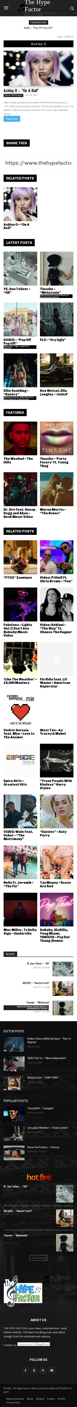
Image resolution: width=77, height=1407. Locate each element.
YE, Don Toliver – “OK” (17, 291)
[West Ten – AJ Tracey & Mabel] (57, 710)
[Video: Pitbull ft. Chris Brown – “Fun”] (57, 557)
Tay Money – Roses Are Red (55, 884)
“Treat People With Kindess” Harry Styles (56, 784)
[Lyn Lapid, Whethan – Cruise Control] (14, 1133)
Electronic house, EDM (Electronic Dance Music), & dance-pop (19, 398)
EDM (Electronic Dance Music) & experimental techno (54, 296)
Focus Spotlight (13, 95)
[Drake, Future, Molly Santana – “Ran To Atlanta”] (14, 1044)
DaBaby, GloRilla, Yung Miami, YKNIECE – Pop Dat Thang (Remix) (55, 935)
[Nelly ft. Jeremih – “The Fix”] (20, 862)
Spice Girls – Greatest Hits (15, 782)
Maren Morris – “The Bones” (53, 511)
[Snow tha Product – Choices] (14, 1153)
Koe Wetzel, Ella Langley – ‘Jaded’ (54, 392)
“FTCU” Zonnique (18, 578)
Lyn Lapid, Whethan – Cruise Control (47, 1127)
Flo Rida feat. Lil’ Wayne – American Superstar (55, 683)
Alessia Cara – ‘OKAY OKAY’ (43, 1077)
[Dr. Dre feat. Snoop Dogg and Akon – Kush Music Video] (20, 489)
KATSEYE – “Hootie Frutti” (36, 983)
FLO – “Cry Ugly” (53, 340)
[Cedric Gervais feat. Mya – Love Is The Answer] (20, 710)
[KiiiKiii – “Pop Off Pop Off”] (20, 319)
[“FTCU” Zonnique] (20, 557)
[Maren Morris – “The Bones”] (57, 489)
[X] (42, 1370)
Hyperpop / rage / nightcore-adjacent (17, 347)
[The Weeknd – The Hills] (20, 438)
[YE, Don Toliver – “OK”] (20, 269)
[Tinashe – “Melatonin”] (57, 269)
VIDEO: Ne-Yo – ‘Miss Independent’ (46, 1058)
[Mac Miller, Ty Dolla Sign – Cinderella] (20, 910)
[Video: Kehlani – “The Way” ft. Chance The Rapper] (57, 604)
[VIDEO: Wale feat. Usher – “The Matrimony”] (20, 812)
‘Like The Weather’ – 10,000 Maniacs (20, 681)
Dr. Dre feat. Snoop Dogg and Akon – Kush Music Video (19, 513)
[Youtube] (51, 1370)
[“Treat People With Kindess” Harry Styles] (57, 761)
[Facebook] (25, 1370)
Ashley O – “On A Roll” (21, 90)
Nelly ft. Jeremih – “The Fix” (18, 884)
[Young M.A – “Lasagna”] (14, 1114)
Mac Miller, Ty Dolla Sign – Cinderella (20, 931)
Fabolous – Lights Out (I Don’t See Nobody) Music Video (18, 630)
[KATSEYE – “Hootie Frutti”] (62, 988)
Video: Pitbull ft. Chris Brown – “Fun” (56, 579)
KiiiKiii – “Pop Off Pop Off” (38, 28)
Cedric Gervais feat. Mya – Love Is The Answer (19, 733)
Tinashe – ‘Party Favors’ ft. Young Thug (54, 462)
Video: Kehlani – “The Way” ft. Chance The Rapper (56, 628)
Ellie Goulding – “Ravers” (16, 392)
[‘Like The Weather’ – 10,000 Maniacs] (20, 659)
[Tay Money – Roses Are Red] (57, 862)
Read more (12, 118)
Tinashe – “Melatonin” (50, 291)
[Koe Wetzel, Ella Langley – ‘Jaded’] (57, 370)
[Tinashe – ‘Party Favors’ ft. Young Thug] (57, 438)
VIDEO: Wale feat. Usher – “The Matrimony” (18, 835)
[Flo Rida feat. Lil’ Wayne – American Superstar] (57, 659)
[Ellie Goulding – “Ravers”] (20, 370)
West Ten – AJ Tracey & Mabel (53, 732)
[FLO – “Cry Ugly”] (57, 319)
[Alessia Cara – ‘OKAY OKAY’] (14, 1083)
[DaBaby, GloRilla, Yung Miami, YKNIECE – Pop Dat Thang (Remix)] (57, 910)
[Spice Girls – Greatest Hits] (20, 761)
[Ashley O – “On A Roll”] (38, 68)
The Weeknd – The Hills (18, 460)
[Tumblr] (34, 1370)
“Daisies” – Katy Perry (53, 833)
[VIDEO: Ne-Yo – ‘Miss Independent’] (14, 1064)
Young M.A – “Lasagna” (40, 1108)
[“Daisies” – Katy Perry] (57, 812)
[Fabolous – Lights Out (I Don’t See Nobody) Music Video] (20, 604)
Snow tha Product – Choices (43, 1147)
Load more (37, 1257)
